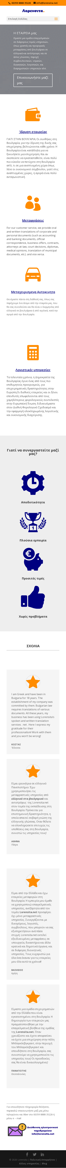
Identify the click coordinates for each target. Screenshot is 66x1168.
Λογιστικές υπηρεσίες (33, 370)
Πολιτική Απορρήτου (42, 1159)
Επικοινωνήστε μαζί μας (32, 80)
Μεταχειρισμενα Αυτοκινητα (33, 292)
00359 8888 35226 (21, 2)
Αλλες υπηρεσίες (29, 1163)
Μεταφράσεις (33, 220)
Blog (44, 1163)
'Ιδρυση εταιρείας (33, 132)
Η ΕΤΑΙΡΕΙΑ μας (25, 33)
